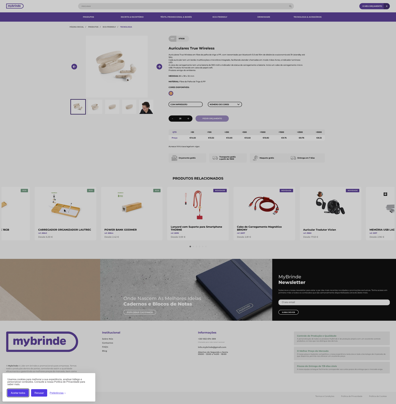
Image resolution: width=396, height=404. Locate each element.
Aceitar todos (18, 393)
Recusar (39, 393)
